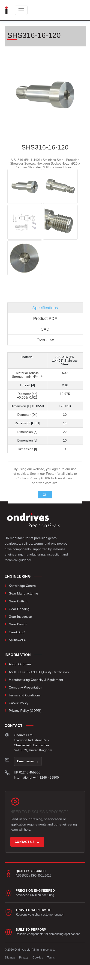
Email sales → (28, 761)
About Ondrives (20, 664)
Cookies (38, 957)
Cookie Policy (18, 703)
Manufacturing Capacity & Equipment (36, 680)
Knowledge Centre (22, 586)
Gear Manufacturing (23, 593)
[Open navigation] (21, 10)
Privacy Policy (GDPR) (25, 710)
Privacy (23, 957)
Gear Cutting (18, 601)
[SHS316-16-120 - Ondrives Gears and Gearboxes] (24, 186)
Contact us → (27, 842)
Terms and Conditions (25, 695)
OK (45, 495)
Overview (45, 340)
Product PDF (45, 318)
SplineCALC (17, 640)
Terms (51, 957)
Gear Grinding (19, 609)
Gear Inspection (20, 616)
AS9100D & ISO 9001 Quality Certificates (39, 672)
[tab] (45, 307)
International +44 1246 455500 (36, 777)
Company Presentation (25, 687)
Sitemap (10, 957)
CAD (45, 329)
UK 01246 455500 (27, 772)
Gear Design (18, 624)
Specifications (45, 307)
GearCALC (17, 632)
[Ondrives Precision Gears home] (33, 520)
